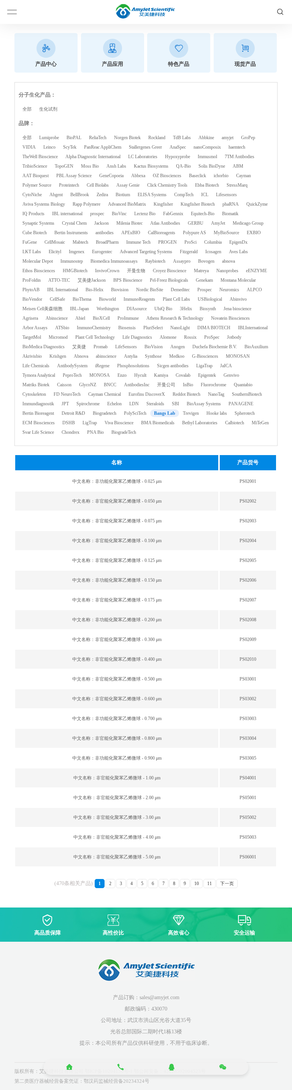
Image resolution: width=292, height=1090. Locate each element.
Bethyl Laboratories (199, 422)
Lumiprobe (49, 137)
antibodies (104, 232)
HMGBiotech (75, 270)
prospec (97, 213)
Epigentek (207, 375)
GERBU (195, 223)
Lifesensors (226, 194)
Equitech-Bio (202, 213)
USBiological (210, 299)
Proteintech (69, 185)
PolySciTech (135, 413)
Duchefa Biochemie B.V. (214, 346)
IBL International (62, 289)
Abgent (56, 194)
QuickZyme (257, 204)
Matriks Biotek (35, 384)
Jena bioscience (237, 308)
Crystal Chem (74, 223)
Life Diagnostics (137, 337)
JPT (65, 403)
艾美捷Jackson (92, 280)
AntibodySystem (72, 365)
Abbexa (138, 175)
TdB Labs (182, 137)
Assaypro (181, 261)
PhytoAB (31, 289)
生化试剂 (48, 109)
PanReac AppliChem (102, 147)
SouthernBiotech (247, 394)
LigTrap (90, 422)
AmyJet (218, 223)
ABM (238, 166)
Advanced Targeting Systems (146, 251)
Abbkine (206, 137)
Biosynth (208, 308)
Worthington (108, 308)
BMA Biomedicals (158, 422)
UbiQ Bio (163, 308)
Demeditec (180, 289)
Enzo (122, 375)
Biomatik (230, 213)
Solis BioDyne (211, 166)
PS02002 (248, 501)
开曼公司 (166, 384)
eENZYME (256, 270)
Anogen (177, 346)
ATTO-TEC (59, 280)
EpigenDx (238, 242)
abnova (228, 261)
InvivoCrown (107, 270)
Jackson (101, 223)
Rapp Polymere (86, 204)
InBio (188, 384)
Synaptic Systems (38, 223)
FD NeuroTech (67, 394)
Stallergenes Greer (145, 147)
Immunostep (71, 261)
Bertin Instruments (71, 232)
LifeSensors (126, 346)
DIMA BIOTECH (213, 327)
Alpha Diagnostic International (93, 156)
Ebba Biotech (207, 185)
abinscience (106, 356)
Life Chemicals (35, 365)
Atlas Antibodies (165, 223)
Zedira (102, 194)
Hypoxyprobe (177, 156)
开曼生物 (136, 270)
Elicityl (55, 251)
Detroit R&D (73, 413)
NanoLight (180, 327)
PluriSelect (153, 327)
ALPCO (254, 289)
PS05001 (248, 797)
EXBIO (254, 232)
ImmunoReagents (139, 299)
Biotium (123, 194)
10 (196, 883)
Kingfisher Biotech (198, 204)
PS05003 (248, 837)
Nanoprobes (227, 270)
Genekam (204, 280)
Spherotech (245, 413)
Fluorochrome (213, 384)
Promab (101, 346)
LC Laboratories (142, 156)
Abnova (81, 356)
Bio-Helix (94, 289)
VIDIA (29, 147)
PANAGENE (241, 403)
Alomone (168, 337)
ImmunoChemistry (94, 327)
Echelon (114, 403)
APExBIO (130, 232)
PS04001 (248, 778)
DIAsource (137, 308)
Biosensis (127, 327)
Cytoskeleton (34, 394)
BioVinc (119, 213)
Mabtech (80, 242)
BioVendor (32, 299)
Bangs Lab (164, 413)
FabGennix (173, 213)
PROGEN (167, 242)
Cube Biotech (34, 232)
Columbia (213, 242)
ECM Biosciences (38, 422)
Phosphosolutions (133, 365)
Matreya (201, 270)
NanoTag (216, 394)
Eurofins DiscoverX (147, 394)
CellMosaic (54, 242)
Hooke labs (216, 413)
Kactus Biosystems (151, 166)
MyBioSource (226, 232)
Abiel (80, 318)
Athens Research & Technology (174, 318)
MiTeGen (260, 422)
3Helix (186, 308)
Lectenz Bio (145, 213)
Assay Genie (128, 185)
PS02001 (248, 481)
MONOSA (99, 375)
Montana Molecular (238, 280)
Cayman (243, 175)
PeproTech (72, 375)
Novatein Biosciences (230, 318)
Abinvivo (238, 299)
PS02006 (248, 580)
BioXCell (101, 318)
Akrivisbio (32, 356)
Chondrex (70, 432)
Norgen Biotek (127, 137)
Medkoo (176, 356)
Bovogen (206, 261)
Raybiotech (155, 261)
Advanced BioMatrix (127, 204)
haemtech (237, 147)
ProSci (190, 242)
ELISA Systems (152, 194)
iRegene (102, 365)
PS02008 (248, 619)
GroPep (248, 137)
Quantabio (243, 384)
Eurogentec (102, 251)
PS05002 (248, 817)
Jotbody (234, 337)
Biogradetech (104, 413)
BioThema (82, 299)
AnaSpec (178, 147)
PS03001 (248, 679)
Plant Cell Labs (176, 299)
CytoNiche (32, 194)
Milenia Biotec (129, 223)
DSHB (68, 422)
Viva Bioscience (119, 422)
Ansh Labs (116, 166)
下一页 (227, 883)
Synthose (153, 356)
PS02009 (248, 639)
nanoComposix (207, 147)
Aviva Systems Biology (43, 204)
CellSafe (57, 299)
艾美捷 (79, 346)
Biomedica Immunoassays (114, 261)
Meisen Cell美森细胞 (42, 308)
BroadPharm (107, 242)
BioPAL (74, 137)
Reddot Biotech (186, 394)
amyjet (227, 137)
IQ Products (33, 213)
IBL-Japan (79, 308)
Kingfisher (163, 204)
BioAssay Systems (204, 403)
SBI (175, 403)
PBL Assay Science (74, 175)
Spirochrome (88, 403)
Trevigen (191, 413)
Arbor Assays (35, 327)
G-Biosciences (205, 356)
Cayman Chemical (104, 394)
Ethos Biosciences (38, 270)
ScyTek (69, 147)
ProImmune (128, 318)
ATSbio (62, 327)
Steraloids (155, 403)
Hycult (140, 375)
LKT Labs (31, 251)
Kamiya (161, 375)
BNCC (110, 384)
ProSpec (211, 337)
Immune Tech (138, 242)
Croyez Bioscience (169, 270)
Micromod (58, 337)
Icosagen (213, 251)
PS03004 (248, 738)
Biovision (120, 289)
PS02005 (248, 560)
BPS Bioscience (127, 280)
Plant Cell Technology (95, 337)
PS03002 (248, 698)
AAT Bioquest (35, 175)
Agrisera (30, 318)
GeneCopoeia (111, 175)
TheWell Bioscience (40, 156)
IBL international (67, 213)
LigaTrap (204, 365)
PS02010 (248, 659)
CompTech (184, 194)
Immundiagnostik (38, 403)
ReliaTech (97, 137)
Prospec (204, 289)
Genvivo (231, 375)
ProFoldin (31, 280)
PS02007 (248, 600)
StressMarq (237, 185)
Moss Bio (90, 166)
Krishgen (57, 356)
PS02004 (248, 540)
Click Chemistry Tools (167, 185)
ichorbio (221, 175)
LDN (134, 403)
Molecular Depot (37, 261)
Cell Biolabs (98, 185)
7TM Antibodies (239, 156)
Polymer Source (36, 185)
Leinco (49, 147)
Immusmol (207, 156)
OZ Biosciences (167, 175)
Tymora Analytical (38, 375)
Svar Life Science (38, 432)
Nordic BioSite (149, 289)
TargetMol (31, 337)
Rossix (190, 337)
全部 (27, 109)
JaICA (226, 365)
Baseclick (197, 175)
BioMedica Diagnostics (43, 346)
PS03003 (248, 718)
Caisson (64, 384)
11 (209, 883)
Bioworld (107, 299)
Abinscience (57, 318)
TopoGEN (64, 166)
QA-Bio (183, 166)
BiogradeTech (123, 432)
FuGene (29, 242)
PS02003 (248, 521)
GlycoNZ (87, 384)
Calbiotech (234, 422)
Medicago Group (248, 223)
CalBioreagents (161, 232)
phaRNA (230, 204)
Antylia (130, 356)
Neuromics (229, 289)
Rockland (156, 137)
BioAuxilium (256, 346)
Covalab (183, 375)
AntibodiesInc (136, 384)
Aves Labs (238, 251)
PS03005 (248, 758)
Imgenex (76, 251)
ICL (204, 194)
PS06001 (248, 857)
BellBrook (79, 194)
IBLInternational (253, 327)
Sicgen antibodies (173, 365)
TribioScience (34, 166)
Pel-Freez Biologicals (169, 280)
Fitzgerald (189, 251)
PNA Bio (95, 432)
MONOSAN (238, 356)
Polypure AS (194, 232)
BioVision (153, 346)
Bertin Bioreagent (38, 413)
